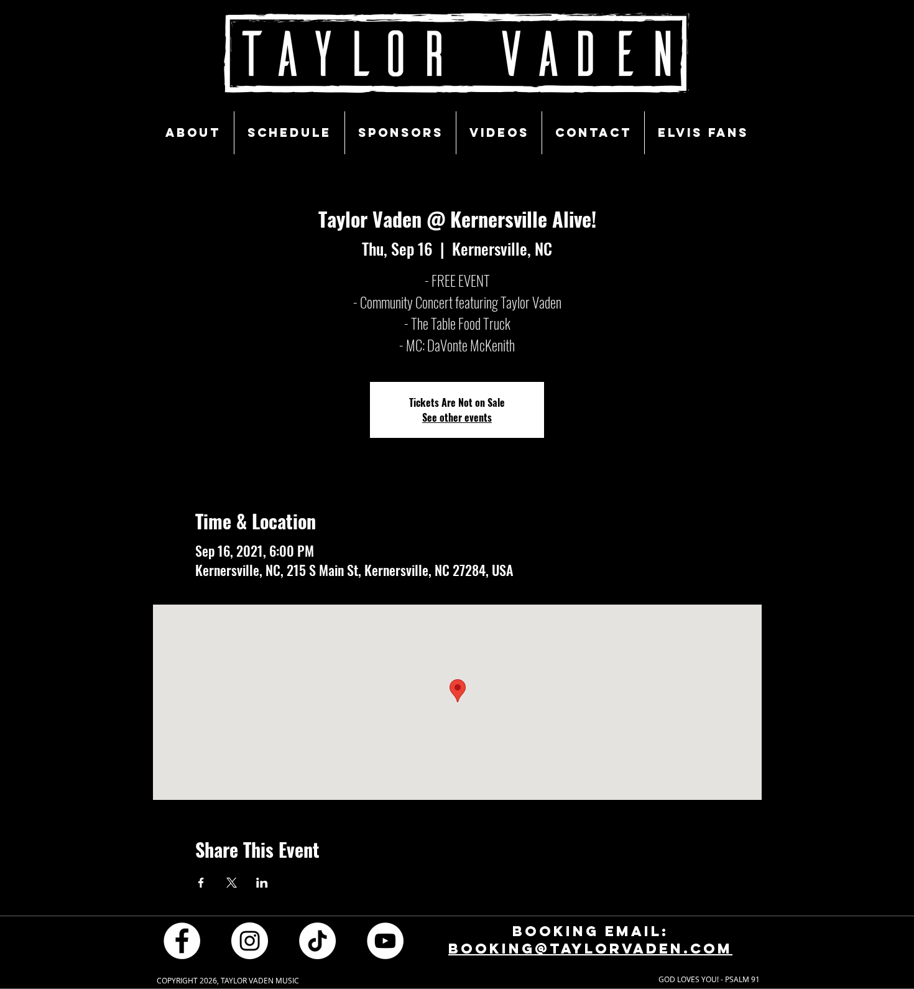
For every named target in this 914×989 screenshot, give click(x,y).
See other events (457, 417)
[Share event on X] (232, 883)
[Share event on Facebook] (201, 883)
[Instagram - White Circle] (249, 940)
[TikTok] (317, 940)
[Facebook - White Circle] (182, 940)
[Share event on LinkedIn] (262, 883)
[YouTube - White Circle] (385, 940)
